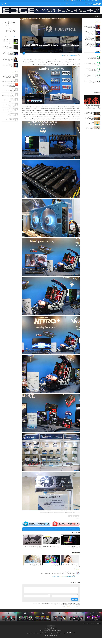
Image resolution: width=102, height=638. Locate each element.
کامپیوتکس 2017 (50, 512)
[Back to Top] (51, 626)
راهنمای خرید (74, 4)
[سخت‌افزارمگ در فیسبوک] (49, 635)
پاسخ (74, 578)
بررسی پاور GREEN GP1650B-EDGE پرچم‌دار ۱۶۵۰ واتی (89, 27)
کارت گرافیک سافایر (61, 512)
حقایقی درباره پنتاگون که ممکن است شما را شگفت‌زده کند (89, 114)
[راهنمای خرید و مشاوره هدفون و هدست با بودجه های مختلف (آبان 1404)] (93, 616)
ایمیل (49, 594)
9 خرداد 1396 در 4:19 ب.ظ (64, 572)
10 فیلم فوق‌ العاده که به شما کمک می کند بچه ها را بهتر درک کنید (51, 564)
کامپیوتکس (55, 512)
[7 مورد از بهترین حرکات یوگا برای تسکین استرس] (97, 123)
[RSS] (56, 635)
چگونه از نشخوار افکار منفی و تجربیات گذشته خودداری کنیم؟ (33, 564)
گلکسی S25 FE (90, 1)
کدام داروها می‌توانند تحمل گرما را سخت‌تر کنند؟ (70, 564)
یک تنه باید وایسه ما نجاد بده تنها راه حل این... (9, 90)
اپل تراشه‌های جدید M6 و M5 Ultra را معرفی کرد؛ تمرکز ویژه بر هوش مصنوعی (7, 53)
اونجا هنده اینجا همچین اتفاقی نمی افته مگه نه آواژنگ (9, 86)
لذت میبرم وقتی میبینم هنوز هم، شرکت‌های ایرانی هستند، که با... (9, 100)
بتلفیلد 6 (68, 1)
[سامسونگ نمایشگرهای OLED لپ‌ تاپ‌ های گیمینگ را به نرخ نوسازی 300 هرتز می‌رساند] (98, 33)
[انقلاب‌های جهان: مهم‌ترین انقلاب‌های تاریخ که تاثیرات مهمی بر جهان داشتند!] (92, 99)
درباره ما (92, 623)
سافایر (74, 512)
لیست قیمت (66, 4)
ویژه (60, 4)
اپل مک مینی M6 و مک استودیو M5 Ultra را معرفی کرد (7, 47)
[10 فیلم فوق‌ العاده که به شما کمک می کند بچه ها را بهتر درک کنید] (51, 560)
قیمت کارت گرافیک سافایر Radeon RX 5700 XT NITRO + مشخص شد (52, 547)
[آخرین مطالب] (14, 36)
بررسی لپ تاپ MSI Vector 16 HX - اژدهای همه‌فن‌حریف (90, 81)
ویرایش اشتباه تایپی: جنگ (10, 120)
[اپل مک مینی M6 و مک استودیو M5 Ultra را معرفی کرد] (16, 47)
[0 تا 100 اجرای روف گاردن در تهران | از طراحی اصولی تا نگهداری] (97, 118)
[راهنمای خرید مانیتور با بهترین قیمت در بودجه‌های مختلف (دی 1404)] (42, 616)
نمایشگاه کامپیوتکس (43, 512)
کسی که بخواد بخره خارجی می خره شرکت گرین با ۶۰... (9, 110)
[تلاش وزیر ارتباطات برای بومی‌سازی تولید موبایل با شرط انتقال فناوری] (16, 59)
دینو (64, 1)
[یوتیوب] (66, 523)
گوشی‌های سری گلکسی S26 (81, 1)
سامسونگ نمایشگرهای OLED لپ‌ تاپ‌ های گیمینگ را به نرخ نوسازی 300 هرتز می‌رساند (90, 33)
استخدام (83, 623)
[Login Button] (2, 4)
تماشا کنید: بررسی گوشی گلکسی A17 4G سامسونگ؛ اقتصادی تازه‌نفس (90, 75)
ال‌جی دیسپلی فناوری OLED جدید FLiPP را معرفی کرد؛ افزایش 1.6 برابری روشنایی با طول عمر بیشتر (90, 44)
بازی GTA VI (97, 1)
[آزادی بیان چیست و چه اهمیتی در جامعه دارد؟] (97, 127)
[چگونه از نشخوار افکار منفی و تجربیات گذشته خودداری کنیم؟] (32, 560)
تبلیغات (88, 623)
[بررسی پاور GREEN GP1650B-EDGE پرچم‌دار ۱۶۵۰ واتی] (98, 27)
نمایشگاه (97, 16)
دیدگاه (76, 569)
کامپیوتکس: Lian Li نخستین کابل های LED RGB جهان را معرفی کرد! (72, 547)
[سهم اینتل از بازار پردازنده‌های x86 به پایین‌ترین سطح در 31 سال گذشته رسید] (16, 65)
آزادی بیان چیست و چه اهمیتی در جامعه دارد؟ (90, 127)
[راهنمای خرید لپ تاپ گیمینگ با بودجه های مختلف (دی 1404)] (8, 616)
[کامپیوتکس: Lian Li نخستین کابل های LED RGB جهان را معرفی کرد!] (70, 540)
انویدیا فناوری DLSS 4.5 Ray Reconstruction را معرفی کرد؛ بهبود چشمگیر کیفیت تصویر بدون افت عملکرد (7, 41)
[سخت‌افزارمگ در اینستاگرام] (51, 635)
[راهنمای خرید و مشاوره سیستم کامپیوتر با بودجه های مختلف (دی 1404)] (76, 616)
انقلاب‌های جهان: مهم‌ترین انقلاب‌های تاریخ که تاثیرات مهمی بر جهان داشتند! (92, 106)
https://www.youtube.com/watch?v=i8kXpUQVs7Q (63, 576)
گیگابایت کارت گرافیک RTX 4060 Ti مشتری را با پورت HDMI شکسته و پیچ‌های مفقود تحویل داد (89, 38)
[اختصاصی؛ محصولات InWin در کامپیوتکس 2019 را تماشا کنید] (32, 540)
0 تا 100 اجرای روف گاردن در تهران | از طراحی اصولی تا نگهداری (89, 118)
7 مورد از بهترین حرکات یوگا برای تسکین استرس (89, 123)
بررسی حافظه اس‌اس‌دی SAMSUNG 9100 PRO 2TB (90, 64)
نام (77, 594)
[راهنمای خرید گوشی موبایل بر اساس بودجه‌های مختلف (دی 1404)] (59, 616)
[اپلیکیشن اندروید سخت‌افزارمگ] (54, 635)
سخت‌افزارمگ (98, 623)
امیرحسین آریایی (72, 55)
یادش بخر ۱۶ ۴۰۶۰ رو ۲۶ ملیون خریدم (8, 81)
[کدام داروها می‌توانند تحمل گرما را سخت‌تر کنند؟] (70, 560)
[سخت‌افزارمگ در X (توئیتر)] (47, 635)
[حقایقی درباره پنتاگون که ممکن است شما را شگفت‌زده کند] (97, 113)
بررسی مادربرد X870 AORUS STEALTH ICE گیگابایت (91, 69)
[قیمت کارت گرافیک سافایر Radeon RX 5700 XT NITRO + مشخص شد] (51, 540)
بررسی (81, 4)
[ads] (51, 10)
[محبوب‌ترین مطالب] (6, 36)
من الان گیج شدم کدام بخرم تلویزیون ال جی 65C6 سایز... (8, 95)
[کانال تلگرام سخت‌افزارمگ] (52, 635)
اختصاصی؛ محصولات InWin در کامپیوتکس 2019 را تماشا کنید (32, 547)
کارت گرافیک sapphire (68, 512)
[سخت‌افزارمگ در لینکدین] (45, 635)
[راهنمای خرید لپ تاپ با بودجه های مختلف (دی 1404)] (25, 616)
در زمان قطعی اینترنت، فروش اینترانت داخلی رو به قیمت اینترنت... (8, 76)
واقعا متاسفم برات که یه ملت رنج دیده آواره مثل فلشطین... (8, 115)
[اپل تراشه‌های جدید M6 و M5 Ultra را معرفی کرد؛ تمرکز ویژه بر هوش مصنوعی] (16, 53)
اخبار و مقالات (87, 4)
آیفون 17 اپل (73, 1)
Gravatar (68, 606)
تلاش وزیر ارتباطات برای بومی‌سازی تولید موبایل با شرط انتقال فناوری (8, 59)
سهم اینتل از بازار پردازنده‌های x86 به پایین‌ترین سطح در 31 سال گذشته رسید (59, 529)
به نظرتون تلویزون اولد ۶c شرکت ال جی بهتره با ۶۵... (9, 105)
